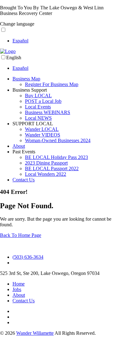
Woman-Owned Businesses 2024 (57, 140)
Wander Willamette (35, 333)
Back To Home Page (20, 235)
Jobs (16, 289)
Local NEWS (38, 118)
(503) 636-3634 (27, 257)
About (18, 146)
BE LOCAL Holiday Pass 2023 (56, 157)
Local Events (38, 106)
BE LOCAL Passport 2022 (52, 168)
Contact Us (23, 179)
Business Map (26, 78)
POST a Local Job (43, 101)
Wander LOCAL (42, 129)
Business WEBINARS (47, 112)
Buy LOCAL (38, 95)
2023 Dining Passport (46, 163)
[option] (64, 41)
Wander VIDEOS (42, 134)
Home (18, 283)
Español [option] (20, 40)
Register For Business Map (51, 84)
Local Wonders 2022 (45, 174)
